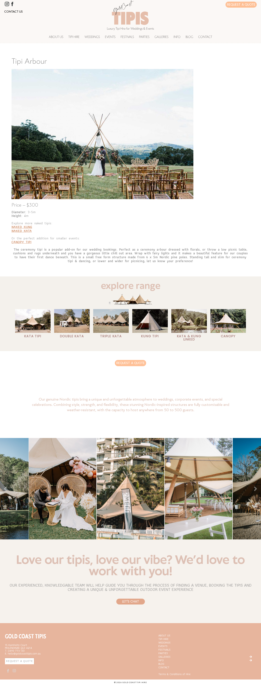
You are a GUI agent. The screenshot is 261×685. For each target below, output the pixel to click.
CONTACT (205, 37)
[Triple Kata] (111, 321)
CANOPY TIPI (21, 242)
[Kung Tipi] (150, 321)
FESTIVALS (127, 37)
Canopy (228, 336)
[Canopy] (228, 321)
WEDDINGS (92, 37)
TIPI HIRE (74, 37)
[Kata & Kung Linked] (189, 321)
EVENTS (110, 37)
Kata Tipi (32, 336)
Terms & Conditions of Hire (174, 674)
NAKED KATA (22, 230)
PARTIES (144, 37)
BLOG (189, 37)
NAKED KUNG (22, 226)
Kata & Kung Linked (189, 338)
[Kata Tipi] (33, 321)
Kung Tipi (150, 336)
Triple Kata (111, 336)
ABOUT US (56, 37)
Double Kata (72, 336)
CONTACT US (13, 11)
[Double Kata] (72, 321)
